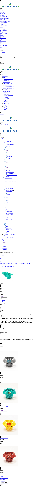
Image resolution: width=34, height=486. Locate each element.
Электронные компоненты (6, 106)
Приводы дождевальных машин (6, 99)
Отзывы (2, 301)
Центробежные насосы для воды (4, 478)
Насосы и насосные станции (5, 76)
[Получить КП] (0, 350)
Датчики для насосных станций (6, 81)
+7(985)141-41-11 (2, 114)
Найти (1, 484)
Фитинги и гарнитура (6, 94)
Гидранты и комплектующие (6, 90)
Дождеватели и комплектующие (6, 91)
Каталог (4, 139)
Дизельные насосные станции (6, 82)
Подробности (1, 296)
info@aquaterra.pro (3, 481)
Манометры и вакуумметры (6, 98)
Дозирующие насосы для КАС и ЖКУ (7, 83)
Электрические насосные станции (7, 85)
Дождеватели (5, 92)
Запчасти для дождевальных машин (4, 477)
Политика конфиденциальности (4, 483)
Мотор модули (6, 101)
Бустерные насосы (5, 77)
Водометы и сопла (5, 89)
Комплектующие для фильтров (6, 110)
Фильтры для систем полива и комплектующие (9, 235)
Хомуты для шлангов (6, 80)
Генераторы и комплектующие (5, 87)
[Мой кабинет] (0, 133)
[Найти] (0, 9)
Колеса (4, 96)
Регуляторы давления (7, 266)
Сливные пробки (5, 104)
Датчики (5, 107)
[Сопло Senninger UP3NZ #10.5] (7, 282)
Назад (7, 150)
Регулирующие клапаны (6, 103)
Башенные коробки (2, 263)
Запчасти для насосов (5, 84)
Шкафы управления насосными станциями (9, 86)
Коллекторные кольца (5, 97)
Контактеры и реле (6, 108)
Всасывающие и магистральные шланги (8, 79)
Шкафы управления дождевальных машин (12, 264)
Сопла (5, 93)
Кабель (22, 263)
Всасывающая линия (5, 78)
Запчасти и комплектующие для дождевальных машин (8, 88)
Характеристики (3, 300)
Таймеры (5, 109)
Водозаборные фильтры (3, 479)
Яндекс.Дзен (3, 255)
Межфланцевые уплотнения (12, 263)
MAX (2, 59)
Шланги (17, 264)
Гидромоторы (5, 100)
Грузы (1, 266)
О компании (1, 476)
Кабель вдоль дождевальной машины (8, 95)
